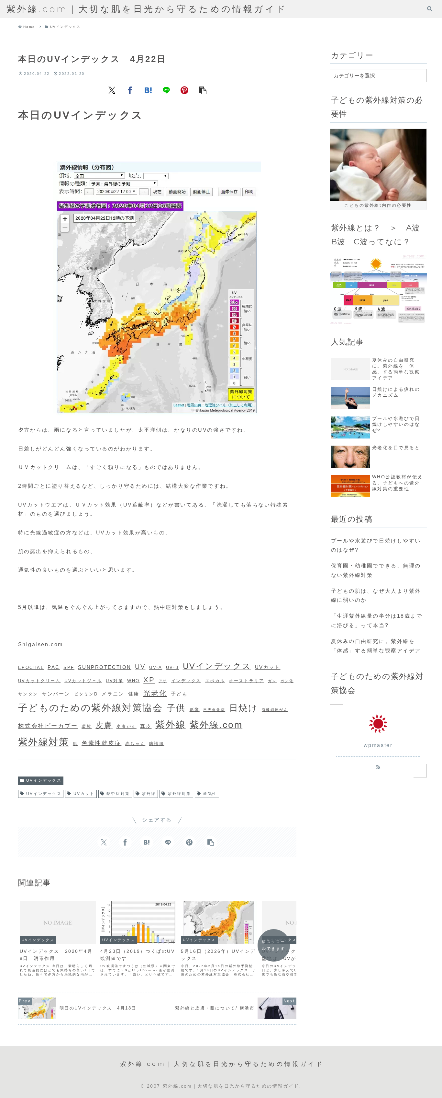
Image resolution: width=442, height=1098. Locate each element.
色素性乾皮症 (101, 743)
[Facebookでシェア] (130, 90)
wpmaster (378, 745)
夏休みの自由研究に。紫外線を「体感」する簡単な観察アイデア (376, 645)
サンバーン (56, 693)
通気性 (210, 793)
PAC (54, 667)
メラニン (113, 693)
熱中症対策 (118, 793)
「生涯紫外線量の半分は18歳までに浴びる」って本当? (377, 620)
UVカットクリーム (39, 680)
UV (140, 666)
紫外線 (170, 724)
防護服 (156, 743)
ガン (272, 681)
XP (149, 680)
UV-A (155, 667)
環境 (87, 726)
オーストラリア (246, 680)
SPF (68, 667)
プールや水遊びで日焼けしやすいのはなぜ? (376, 545)
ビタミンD (86, 694)
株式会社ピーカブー (48, 726)
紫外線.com (216, 724)
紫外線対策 (43, 742)
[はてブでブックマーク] (148, 90)
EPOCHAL (31, 667)
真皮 (145, 726)
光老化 (155, 693)
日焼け (243, 708)
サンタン (28, 694)
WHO (133, 680)
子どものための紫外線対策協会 (90, 708)
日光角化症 (214, 710)
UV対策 (114, 680)
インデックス (186, 680)
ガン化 (287, 681)
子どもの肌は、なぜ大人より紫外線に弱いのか (376, 595)
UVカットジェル (83, 680)
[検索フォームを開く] (429, 8)
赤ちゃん (135, 743)
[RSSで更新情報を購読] (378, 767)
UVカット (268, 667)
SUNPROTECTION (104, 667)
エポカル (215, 680)
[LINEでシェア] (166, 90)
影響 (195, 709)
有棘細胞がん (275, 710)
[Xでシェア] (111, 90)
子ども (179, 693)
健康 (133, 693)
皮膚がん (126, 726)
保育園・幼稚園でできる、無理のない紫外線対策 (376, 570)
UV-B (172, 667)
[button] (202, 90)
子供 (176, 708)
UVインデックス (217, 666)
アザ (163, 681)
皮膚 (104, 725)
